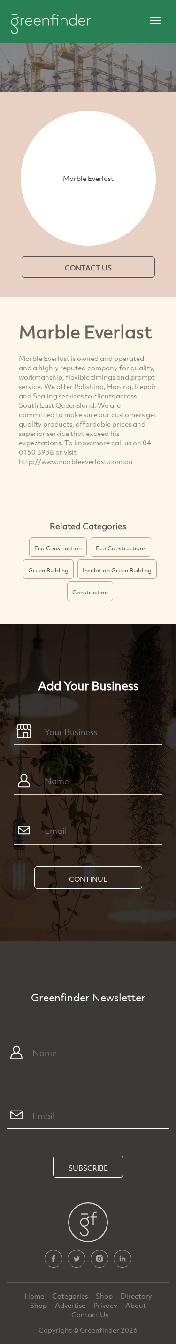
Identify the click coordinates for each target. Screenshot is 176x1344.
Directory (136, 1295)
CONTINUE (88, 879)
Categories (70, 1295)
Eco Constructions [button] (121, 548)
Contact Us (89, 1314)
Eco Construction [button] (58, 548)
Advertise (71, 1305)
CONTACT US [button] (88, 267)
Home (35, 1295)
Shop (104, 1295)
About (135, 1305)
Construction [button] (90, 592)
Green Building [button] (48, 570)
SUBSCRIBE (88, 1167)
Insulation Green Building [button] (117, 570)
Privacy (106, 1305)
